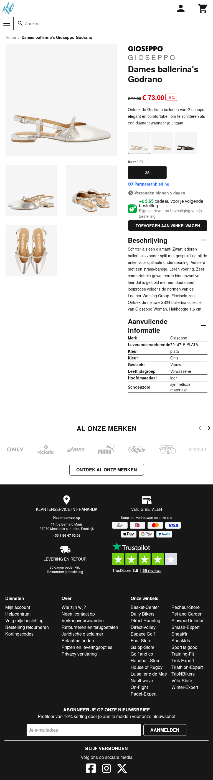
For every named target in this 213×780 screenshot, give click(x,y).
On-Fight (139, 687)
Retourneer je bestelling (65, 571)
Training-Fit (182, 654)
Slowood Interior (187, 620)
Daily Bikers (142, 614)
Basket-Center (145, 607)
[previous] (200, 429)
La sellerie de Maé (149, 674)
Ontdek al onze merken (106, 469)
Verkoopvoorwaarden (83, 620)
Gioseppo (152, 57)
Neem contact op (66, 517)
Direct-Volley (143, 627)
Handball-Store (146, 660)
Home (11, 37)
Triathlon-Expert (187, 667)
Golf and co (142, 654)
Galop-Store (142, 647)
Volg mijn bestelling (24, 620)
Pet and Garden (186, 614)
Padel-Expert (143, 694)
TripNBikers (183, 674)
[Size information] (141, 162)
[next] (209, 429)
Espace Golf (143, 634)
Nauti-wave (142, 680)
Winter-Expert (184, 687)
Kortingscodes (19, 634)
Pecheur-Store (185, 607)
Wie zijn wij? (74, 607)
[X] (122, 769)
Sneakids (180, 640)
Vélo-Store (181, 680)
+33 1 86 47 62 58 (66, 535)
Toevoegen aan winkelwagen (168, 225)
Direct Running (145, 620)
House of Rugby (147, 667)
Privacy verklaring (79, 654)
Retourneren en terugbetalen (90, 627)
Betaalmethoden (78, 640)
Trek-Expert (182, 660)
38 (147, 172)
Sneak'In (180, 634)
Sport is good (184, 647)
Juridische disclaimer (82, 634)
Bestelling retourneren (27, 627)
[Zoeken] (20, 23)
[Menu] (6, 23)
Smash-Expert (185, 627)
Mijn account (17, 607)
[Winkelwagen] (203, 8)
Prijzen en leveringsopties (87, 647)
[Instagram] (106, 769)
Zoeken (32, 23)
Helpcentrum (18, 614)
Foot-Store (141, 640)
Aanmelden (164, 730)
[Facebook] (91, 769)
